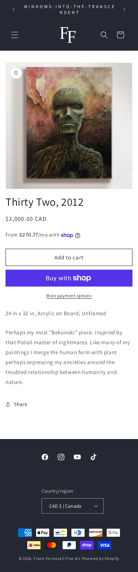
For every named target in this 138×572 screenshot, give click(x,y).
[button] (15, 35)
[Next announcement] (124, 9)
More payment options (69, 295)
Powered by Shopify (101, 558)
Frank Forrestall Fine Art (57, 558)
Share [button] (21, 404)
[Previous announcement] (14, 9)
